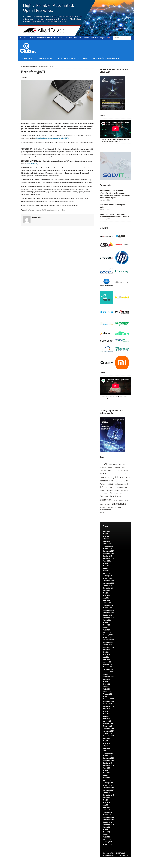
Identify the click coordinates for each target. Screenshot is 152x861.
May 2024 (106, 598)
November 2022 (108, 642)
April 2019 (106, 748)
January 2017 (107, 815)
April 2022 (106, 659)
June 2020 (106, 714)
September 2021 (108, 677)
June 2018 (106, 773)
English (102, 38)
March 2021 (107, 691)
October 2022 (107, 645)
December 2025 (108, 551)
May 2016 (106, 834)
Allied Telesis (29, 210)
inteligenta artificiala (121, 484)
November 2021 (108, 672)
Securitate (104, 496)
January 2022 (107, 667)
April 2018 (106, 778)
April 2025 (106, 571)
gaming (110, 484)
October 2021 (107, 674)
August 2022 (107, 649)
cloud (103, 473)
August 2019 (107, 738)
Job (106, 487)
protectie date (125, 490)
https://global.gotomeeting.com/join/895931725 (52, 138)
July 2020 (106, 711)
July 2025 (106, 563)
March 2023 (107, 632)
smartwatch (103, 507)
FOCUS (74, 58)
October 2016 (107, 822)
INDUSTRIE (61, 58)
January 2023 (107, 637)
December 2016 (108, 817)
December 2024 (108, 580)
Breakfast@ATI (33, 72)
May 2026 (106, 539)
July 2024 (106, 593)
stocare (120, 507)
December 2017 (108, 788)
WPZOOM (124, 858)
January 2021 (107, 696)
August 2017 (107, 797)
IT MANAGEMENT (44, 58)
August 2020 (107, 709)
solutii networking (53, 210)
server (115, 500)
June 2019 (106, 743)
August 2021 (107, 679)
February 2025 (108, 576)
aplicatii (117, 467)
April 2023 (106, 630)
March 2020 (107, 721)
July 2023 (106, 622)
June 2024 (106, 595)
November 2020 (108, 701)
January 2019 (107, 756)
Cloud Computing (112, 474)
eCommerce (118, 481)
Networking (33, 66)
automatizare (113, 470)
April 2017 (106, 807)
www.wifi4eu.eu (32, 163)
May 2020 (106, 716)
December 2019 (108, 728)
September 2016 (108, 824)
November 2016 (108, 820)
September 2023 (108, 617)
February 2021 (108, 694)
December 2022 (108, 640)
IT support (24, 66)
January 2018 (107, 785)
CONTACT (94, 38)
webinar (63, 210)
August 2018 (107, 768)
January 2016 (107, 844)
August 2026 (107, 531)
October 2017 (107, 792)
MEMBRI (32, 38)
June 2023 (106, 625)
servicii (121, 500)
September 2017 (108, 795)
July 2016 (106, 829)
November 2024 (108, 583)
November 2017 (108, 790)
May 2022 (106, 657)
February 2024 (108, 605)
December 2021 (108, 669)
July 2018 (106, 770)
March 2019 (107, 751)
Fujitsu (102, 484)
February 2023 (108, 635)
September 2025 (108, 558)
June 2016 (106, 832)
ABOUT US (23, 38)
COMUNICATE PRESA (44, 38)
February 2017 (108, 812)
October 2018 (107, 763)
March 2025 (107, 573)
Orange (116, 490)
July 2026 (106, 534)
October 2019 (107, 733)
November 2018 (108, 760)
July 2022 (106, 652)
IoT (101, 487)
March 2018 (107, 780)
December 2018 (108, 758)
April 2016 (106, 837)
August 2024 (107, 590)
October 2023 (107, 615)
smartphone (119, 503)
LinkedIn (86, 38)
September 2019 (108, 736)
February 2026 (108, 546)
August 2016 (107, 827)
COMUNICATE (113, 58)
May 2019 (106, 746)
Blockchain (124, 470)
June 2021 (106, 684)
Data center (104, 477)
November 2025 (108, 553)
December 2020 (108, 699)
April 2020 (106, 719)
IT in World (98, 58)
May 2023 (106, 627)
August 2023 (107, 620)
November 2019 (108, 731)
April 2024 (106, 600)
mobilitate (110, 490)
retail (110, 493)
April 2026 (106, 541)
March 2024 (107, 603)
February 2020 (108, 723)
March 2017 (107, 810)
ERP (125, 481)
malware (102, 490)
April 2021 (106, 689)
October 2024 (107, 585)
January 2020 (107, 726)
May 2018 (106, 775)
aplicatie (110, 467)
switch (115, 510)
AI (105, 464)
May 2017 (106, 805)
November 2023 (108, 612)
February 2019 (108, 753)
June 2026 (106, 536)
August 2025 (107, 561)
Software (112, 507)
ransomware (103, 493)
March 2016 (107, 839)
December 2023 (108, 610)
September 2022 (108, 647)
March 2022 (107, 662)
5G (101, 464)
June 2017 (106, 802)
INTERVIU (86, 58)
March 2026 (107, 544)
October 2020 (107, 704)
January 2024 (107, 608)
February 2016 (108, 842)
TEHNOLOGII (26, 58)
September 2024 (108, 588)
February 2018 (108, 783)
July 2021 (106, 682)
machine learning (122, 487)
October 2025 (107, 556)
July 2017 (106, 800)
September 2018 (108, 765)
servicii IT (107, 504)
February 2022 (108, 664)
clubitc (25, 77)
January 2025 (107, 578)
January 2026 (107, 548)
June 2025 (106, 566)
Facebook (77, 38)
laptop (112, 487)
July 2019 (106, 741)
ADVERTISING (58, 38)
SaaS (121, 493)
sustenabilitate (105, 510)
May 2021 (106, 686)
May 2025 (106, 568)
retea (116, 493)
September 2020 (108, 706)
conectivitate (123, 474)
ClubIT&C (119, 853)
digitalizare (117, 477)
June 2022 (106, 654)
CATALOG (69, 38)
